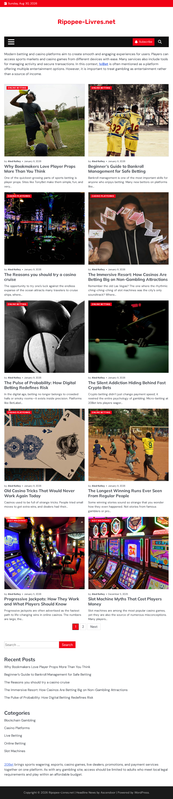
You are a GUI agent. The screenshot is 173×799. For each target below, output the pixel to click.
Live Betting (13, 735)
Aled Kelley (14, 161)
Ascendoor (108, 792)
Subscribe (145, 42)
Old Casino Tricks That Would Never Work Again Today (39, 493)
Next (93, 626)
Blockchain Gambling (20, 720)
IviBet (103, 64)
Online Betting (17, 87)
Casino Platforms (19, 196)
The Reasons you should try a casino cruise (40, 277)
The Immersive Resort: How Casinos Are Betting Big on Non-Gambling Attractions (128, 277)
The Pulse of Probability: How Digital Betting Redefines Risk (40, 385)
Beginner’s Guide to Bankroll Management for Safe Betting (117, 169)
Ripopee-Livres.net (86, 21)
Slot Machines (17, 520)
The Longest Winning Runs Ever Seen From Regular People (125, 493)
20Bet (9, 764)
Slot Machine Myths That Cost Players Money (125, 601)
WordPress (141, 792)
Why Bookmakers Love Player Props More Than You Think (40, 169)
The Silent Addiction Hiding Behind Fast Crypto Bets (127, 385)
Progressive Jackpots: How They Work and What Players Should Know (41, 601)
